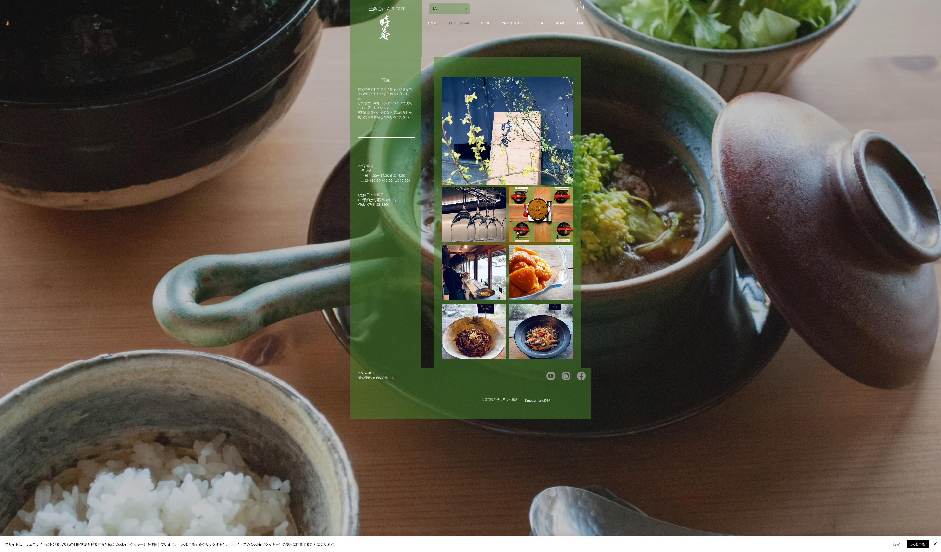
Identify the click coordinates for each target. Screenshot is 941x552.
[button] (580, 6)
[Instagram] (566, 376)
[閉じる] (935, 544)
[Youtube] (550, 376)
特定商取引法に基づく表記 (499, 399)
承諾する (918, 544)
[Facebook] (581, 376)
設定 (896, 544)
